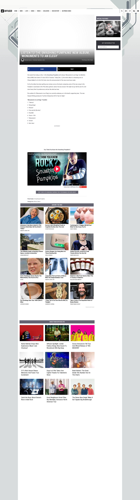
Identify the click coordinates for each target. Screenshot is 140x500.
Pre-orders (30, 93)
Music (35, 201)
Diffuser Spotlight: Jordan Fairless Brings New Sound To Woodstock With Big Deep (57, 346)
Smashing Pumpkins (53, 75)
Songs (32, 11)
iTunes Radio (31, 80)
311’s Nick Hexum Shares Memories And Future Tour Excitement (30, 373)
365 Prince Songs (66, 11)
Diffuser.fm (74, 187)
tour (78, 93)
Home (15, 11)
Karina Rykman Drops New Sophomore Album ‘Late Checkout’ (30, 346)
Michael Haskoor (28, 60)
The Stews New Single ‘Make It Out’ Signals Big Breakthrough (82, 399)
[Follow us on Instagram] (126, 11)
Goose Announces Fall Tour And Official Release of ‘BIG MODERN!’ (81, 346)
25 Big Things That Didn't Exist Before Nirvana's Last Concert (107, 34)
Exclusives (46, 11)
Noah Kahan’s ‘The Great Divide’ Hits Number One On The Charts (81, 373)
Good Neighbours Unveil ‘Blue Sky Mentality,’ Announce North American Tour (57, 400)
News (21, 11)
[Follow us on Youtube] (138, 11)
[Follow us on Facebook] (130, 11)
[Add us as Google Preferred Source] (134, 11)
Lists (26, 11)
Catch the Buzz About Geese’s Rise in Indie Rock (31, 399)
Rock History (55, 11)
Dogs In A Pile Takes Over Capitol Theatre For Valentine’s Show (57, 373)
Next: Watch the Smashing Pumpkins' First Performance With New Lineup (57, 192)
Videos (39, 11)
